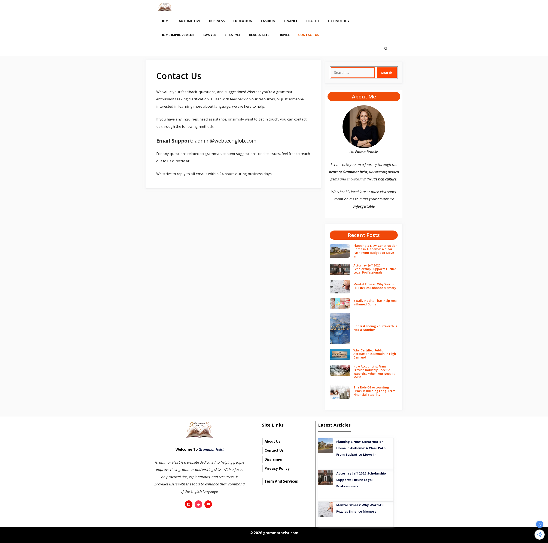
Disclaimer (274, 459)
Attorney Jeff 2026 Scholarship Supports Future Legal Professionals (374, 269)
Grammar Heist (211, 449)
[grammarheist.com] (164, 7)
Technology (338, 21)
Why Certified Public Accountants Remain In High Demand (374, 354)
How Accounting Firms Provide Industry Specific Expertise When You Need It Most (374, 371)
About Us (272, 441)
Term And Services (281, 481)
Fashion (268, 21)
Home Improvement (178, 35)
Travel (284, 35)
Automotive (190, 21)
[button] (386, 49)
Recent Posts (364, 234)
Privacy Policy (277, 468)
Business (217, 21)
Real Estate (259, 35)
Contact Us (308, 35)
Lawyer (209, 35)
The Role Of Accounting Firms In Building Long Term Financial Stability (374, 391)
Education (242, 21)
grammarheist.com (280, 532)
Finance (291, 21)
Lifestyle (233, 35)
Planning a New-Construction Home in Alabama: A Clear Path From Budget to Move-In (375, 251)
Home (165, 21)
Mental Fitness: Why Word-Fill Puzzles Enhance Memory (374, 286)
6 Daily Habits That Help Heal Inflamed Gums (375, 302)
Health (312, 21)
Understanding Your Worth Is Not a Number (375, 328)
